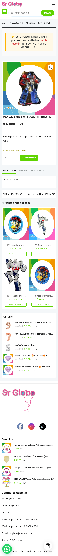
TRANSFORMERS (47, 194)
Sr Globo (19, 551)
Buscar (48, 12)
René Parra (46, 551)
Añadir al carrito (29, 158)
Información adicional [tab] (31, 170)
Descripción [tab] (9, 170)
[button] (50, 67)
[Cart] (48, 546)
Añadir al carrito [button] (16, 254)
